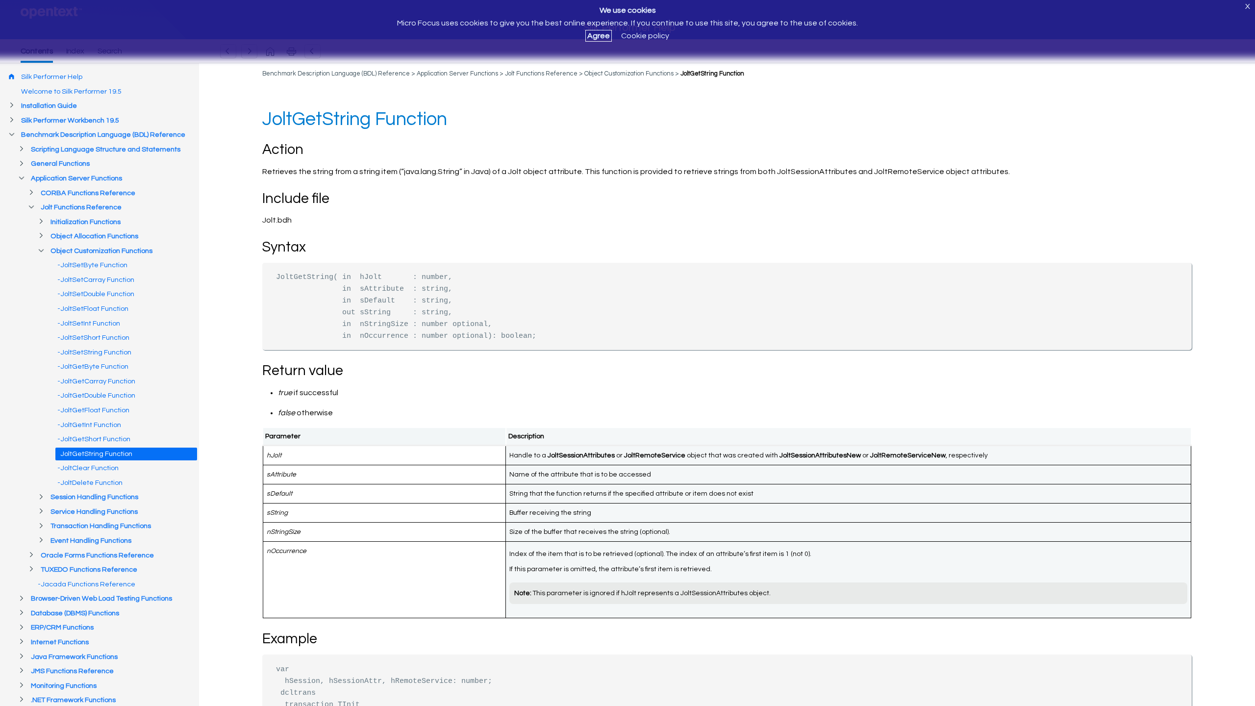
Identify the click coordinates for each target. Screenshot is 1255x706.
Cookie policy (645, 36)
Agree (598, 36)
